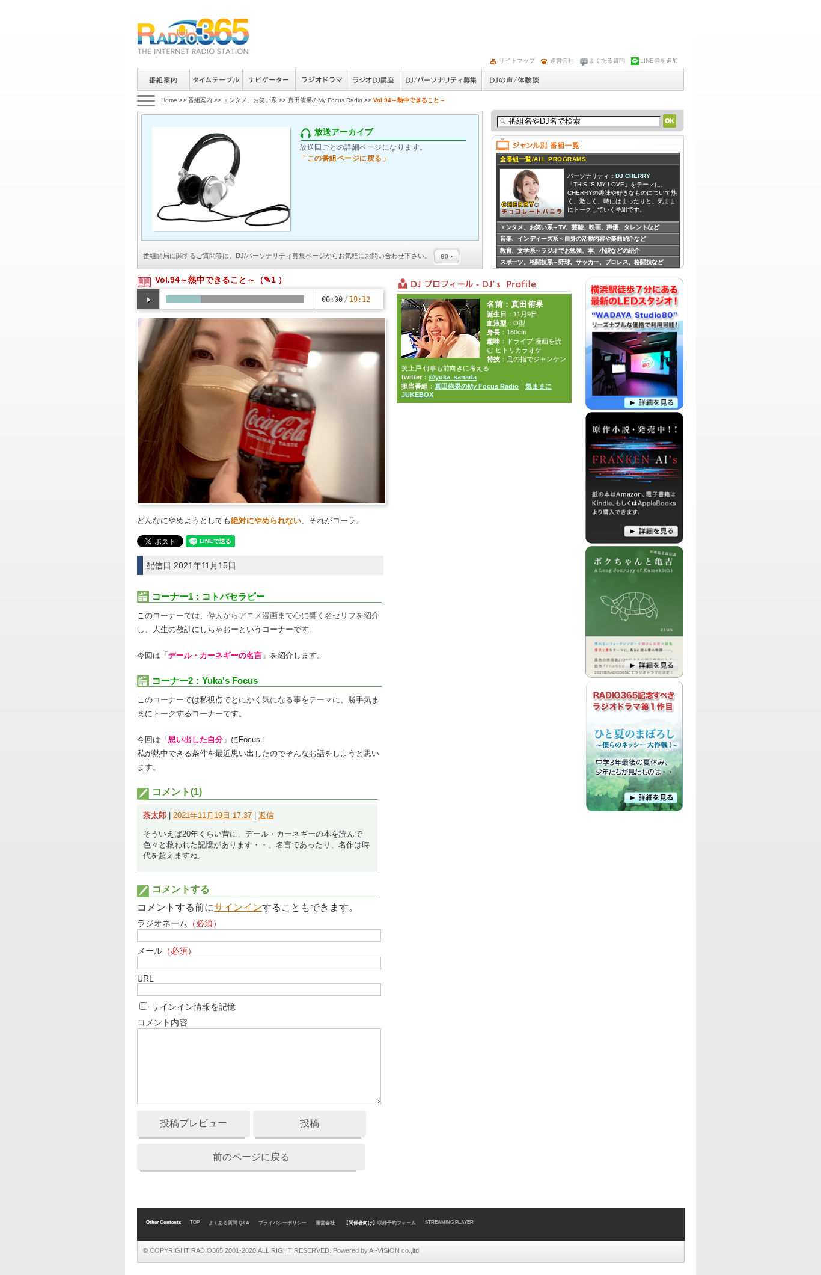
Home (169, 100)
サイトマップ (517, 60)
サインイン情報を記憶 (193, 1007)
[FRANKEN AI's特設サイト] (634, 541)
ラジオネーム (179, 923)
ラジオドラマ (321, 80)
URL (145, 978)
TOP (195, 1222)
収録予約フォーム (396, 1223)
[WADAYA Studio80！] (634, 407)
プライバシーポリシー (282, 1223)
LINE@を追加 (659, 60)
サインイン (238, 907)
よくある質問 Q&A (229, 1223)
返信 (266, 815)
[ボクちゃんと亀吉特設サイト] (634, 675)
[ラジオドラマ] (634, 809)
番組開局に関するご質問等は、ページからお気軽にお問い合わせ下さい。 (288, 255)
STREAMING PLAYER (449, 1222)
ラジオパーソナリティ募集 (440, 80)
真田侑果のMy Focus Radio (325, 100)
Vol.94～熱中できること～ (205, 279)
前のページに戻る (251, 1157)
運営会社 (562, 60)
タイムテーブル (215, 80)
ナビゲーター (268, 80)
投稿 (309, 1123)
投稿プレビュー (193, 1123)
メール (166, 951)
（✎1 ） (271, 279)
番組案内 (163, 80)
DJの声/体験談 (514, 80)
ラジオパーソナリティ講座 (373, 80)
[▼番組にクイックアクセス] (145, 100)
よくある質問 (607, 60)
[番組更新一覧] (193, 36)
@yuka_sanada (453, 377)
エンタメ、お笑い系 (250, 100)
